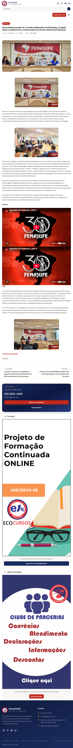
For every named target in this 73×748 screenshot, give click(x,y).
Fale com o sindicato (36, 402)
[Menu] (69, 15)
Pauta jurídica (37, 407)
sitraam (33, 33)
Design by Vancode (10, 745)
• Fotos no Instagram (10, 354)
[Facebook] (61, 3)
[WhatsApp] (69, 3)
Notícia (6, 23)
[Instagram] (58, 3)
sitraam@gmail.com (11, 397)
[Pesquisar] (68, 8)
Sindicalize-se (59, 15)
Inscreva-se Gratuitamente (36, 563)
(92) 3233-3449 (13, 393)
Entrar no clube (36, 696)
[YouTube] (65, 3)
